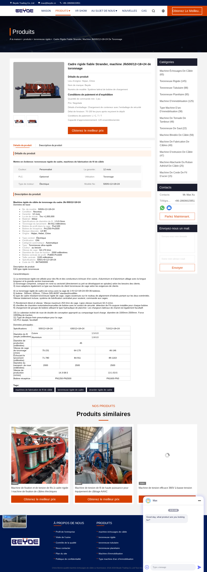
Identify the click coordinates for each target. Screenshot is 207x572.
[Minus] (199, 500)
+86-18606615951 (71, 3)
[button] (15, 460)
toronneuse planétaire (109, 548)
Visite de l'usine (63, 537)
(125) (177, 101)
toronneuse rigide (42, 39)
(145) (173, 81)
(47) (176, 154)
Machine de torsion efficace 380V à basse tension (101, 488)
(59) (177, 135)
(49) (174, 143)
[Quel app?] (162, 208)
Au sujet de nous (103, 11)
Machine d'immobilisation (111, 553)
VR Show (81, 11)
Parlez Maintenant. (177, 216)
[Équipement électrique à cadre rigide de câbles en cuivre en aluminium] (167, 455)
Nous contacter (63, 548)
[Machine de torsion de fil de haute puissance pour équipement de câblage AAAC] (39, 455)
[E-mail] (169, 208)
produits (27, 39)
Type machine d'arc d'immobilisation (116, 559)
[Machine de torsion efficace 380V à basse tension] (103, 455)
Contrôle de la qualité (66, 542)
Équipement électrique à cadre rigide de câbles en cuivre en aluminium (166, 490)
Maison (46, 11)
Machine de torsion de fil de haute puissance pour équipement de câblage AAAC (38, 490)
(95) (174, 94)
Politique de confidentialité (68, 559)
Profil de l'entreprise (65, 532)
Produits (61, 11)
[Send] (199, 567)
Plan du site (61, 553)
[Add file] (147, 567)
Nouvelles (129, 11)
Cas (144, 11)
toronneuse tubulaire (109, 542)
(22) (173, 128)
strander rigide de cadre (100, 390)
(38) (171, 109)
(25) (176, 164)
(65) (176, 73)
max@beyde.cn (48, 3)
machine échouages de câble (113, 532)
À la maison (15, 39)
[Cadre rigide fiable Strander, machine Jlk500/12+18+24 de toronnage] (38, 87)
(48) (173, 120)
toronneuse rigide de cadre (71, 390)
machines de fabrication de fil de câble (33, 390)
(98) (174, 88)
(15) (173, 174)
